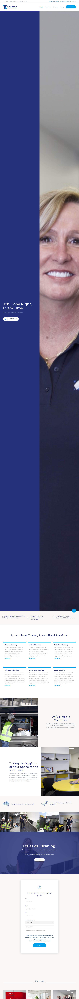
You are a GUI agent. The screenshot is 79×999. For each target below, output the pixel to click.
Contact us (71, 7)
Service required (30, 920)
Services (48, 7)
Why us (55, 7)
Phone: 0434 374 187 (54, 1)
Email (26, 906)
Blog (62, 7)
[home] (11, 6)
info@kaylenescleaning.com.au (68, 1)
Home (41, 7)
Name (27, 898)
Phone (27, 913)
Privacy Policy (39, 940)
